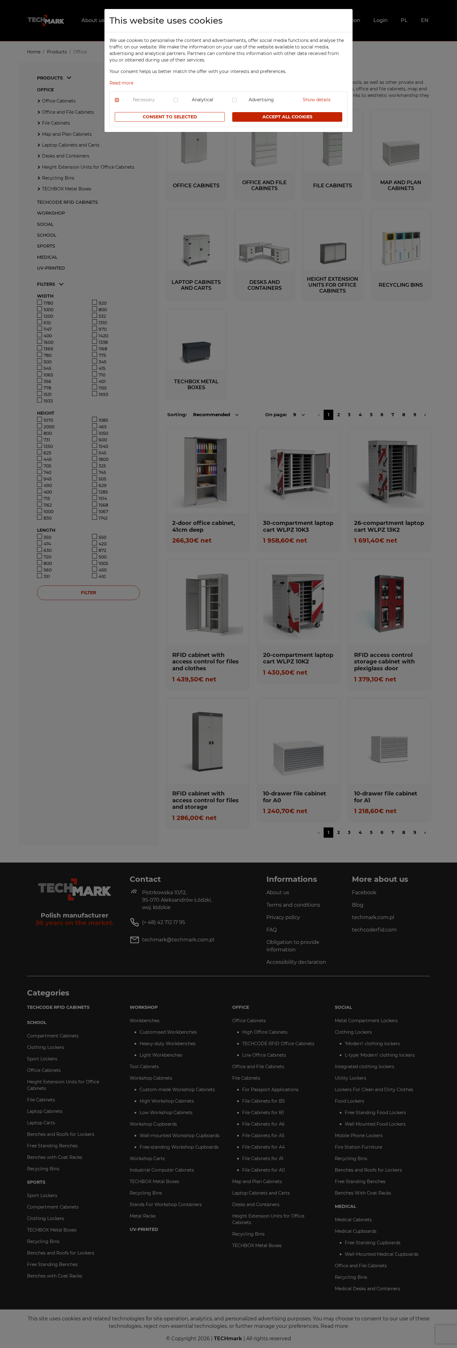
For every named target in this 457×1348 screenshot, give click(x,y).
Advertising (261, 99)
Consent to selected (170, 117)
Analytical (202, 99)
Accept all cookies (287, 117)
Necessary (144, 99)
